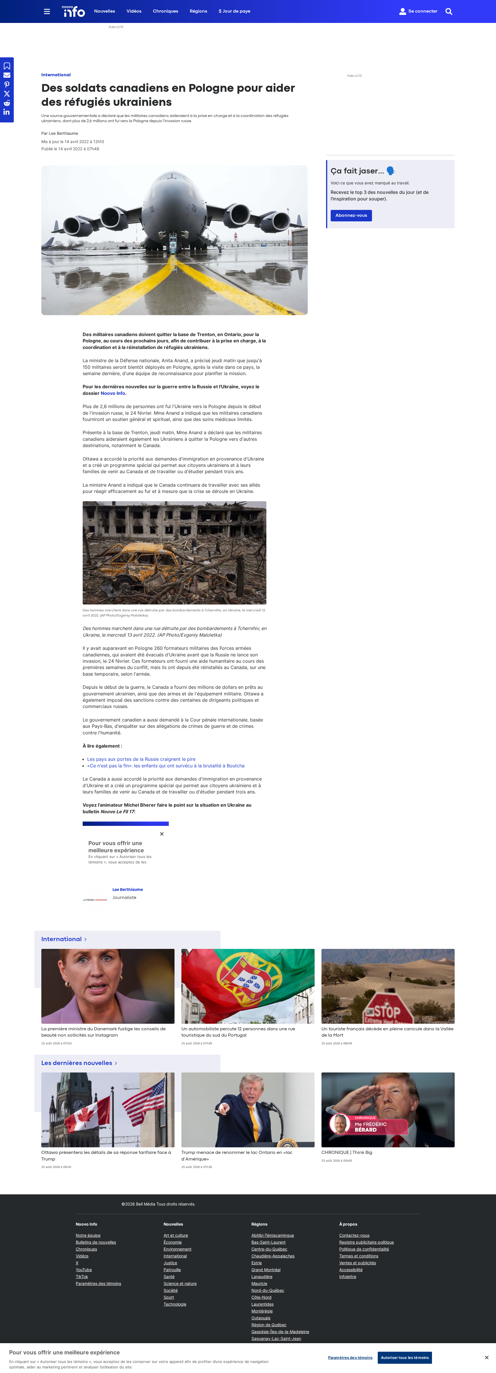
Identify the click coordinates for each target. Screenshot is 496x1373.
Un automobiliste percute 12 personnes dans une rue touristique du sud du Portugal (238, 1032)
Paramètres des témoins (98, 1283)
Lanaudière (261, 1276)
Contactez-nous (354, 1235)
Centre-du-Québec (269, 1249)
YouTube (84, 1269)
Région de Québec (268, 1324)
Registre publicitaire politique (366, 1242)
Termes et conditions (358, 1255)
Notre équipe (88, 1235)
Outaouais (260, 1317)
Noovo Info (113, 393)
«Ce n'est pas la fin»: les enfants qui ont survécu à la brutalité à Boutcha (166, 766)
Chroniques (165, 11)
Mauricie (259, 1283)
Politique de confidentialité (364, 1249)
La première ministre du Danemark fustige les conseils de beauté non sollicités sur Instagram (103, 1032)
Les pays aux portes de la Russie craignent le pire (141, 759)
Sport (169, 1297)
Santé (169, 1276)
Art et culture (176, 1235)
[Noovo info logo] (73, 11)
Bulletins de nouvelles (96, 1242)
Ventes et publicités (357, 1262)
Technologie (175, 1304)
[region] (248, 1358)
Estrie (256, 1262)
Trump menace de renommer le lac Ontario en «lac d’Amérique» (236, 1156)
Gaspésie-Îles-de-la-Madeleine (280, 1331)
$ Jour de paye (234, 11)
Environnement (177, 1249)
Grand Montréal (265, 1269)
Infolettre (347, 1276)
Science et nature (180, 1283)
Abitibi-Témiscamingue (272, 1235)
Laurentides (262, 1304)
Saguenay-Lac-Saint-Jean (276, 1338)
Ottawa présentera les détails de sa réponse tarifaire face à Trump (106, 1156)
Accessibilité (351, 1269)
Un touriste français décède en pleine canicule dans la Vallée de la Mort (387, 1032)
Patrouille (172, 1269)
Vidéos (134, 11)
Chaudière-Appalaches (272, 1255)
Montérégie (262, 1310)
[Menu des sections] (47, 11)
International (56, 75)
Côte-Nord (261, 1297)
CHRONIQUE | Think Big (346, 1153)
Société (171, 1290)
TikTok (82, 1276)
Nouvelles (104, 11)
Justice (170, 1262)
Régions (198, 11)
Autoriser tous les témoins (405, 1357)
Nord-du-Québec (267, 1290)
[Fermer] (486, 1357)
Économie (173, 1242)
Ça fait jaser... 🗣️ (363, 171)
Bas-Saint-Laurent (268, 1242)
